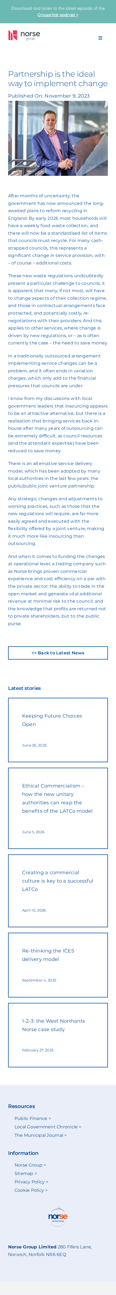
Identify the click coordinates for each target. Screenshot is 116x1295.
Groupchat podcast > (58, 14)
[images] (24, 32)
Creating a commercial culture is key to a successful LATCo (57, 881)
